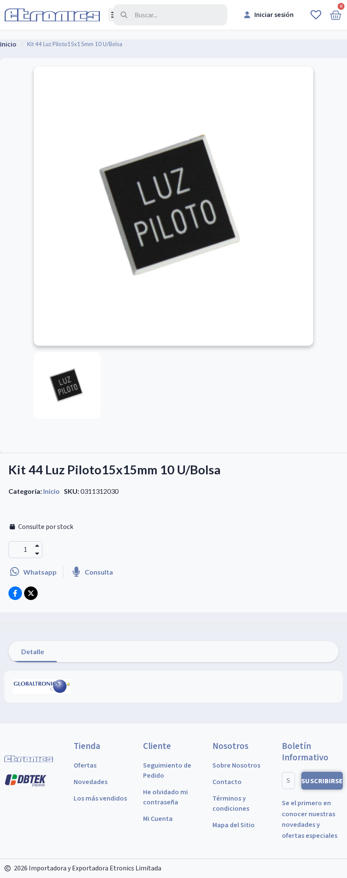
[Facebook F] (15, 593)
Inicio (51, 491)
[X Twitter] (31, 593)
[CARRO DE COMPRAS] (335, 15)
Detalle (32, 651)
